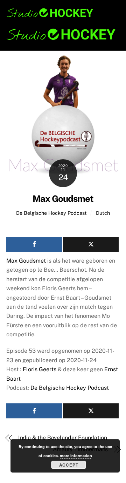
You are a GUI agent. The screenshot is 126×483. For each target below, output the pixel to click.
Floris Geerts (39, 369)
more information (76, 455)
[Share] (34, 244)
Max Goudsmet (63, 198)
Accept (68, 465)
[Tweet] (91, 244)
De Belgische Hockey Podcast (51, 213)
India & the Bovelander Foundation (62, 437)
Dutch (103, 213)
